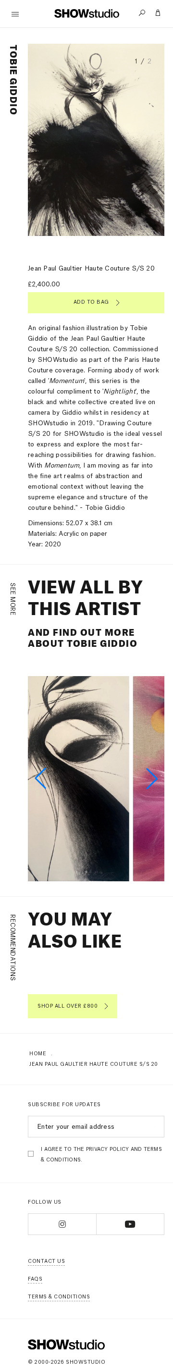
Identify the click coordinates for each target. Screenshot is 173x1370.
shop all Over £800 (67, 1006)
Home (37, 1053)
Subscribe (153, 1127)
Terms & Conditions (59, 1297)
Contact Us (46, 1261)
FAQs (35, 1279)
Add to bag (91, 302)
